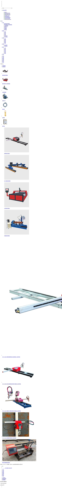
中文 (5, 10)
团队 (5, 49)
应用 (3, 59)
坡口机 (5, 27)
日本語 (9, 18)
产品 (3, 470)
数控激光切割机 (7, 23)
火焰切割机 (6, 25)
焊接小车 (5, 26)
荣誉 (5, 51)
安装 (5, 32)
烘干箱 (5, 29)
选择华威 (3, 65)
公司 (5, 48)
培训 (5, 34)
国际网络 (3, 479)
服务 (3, 471)
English (5, 12)
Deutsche (9, 17)
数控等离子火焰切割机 (8, 24)
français (8, 16)
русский (8, 13)
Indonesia (9, 19)
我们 (3, 61)
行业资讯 (5, 46)
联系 (3, 62)
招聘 (5, 53)
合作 (5, 52)
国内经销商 (4, 478)
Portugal (9, 14)
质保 (5, 31)
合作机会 (3, 477)
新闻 (3, 60)
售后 (5, 33)
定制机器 (3, 66)
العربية (8, 15)
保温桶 (5, 28)
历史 (5, 50)
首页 (3, 469)
